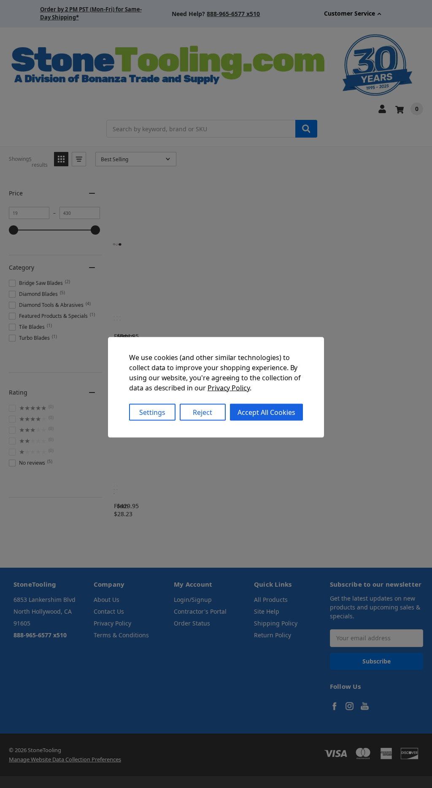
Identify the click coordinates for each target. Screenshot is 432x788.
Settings (152, 412)
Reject (202, 412)
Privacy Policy (229, 387)
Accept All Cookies (266, 412)
